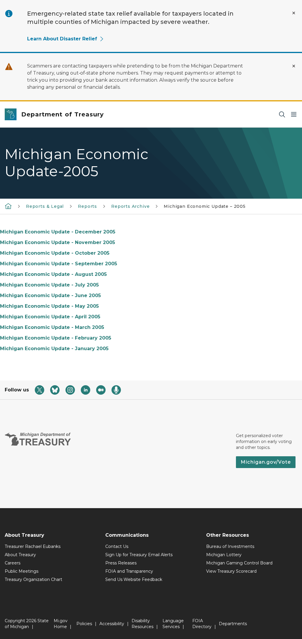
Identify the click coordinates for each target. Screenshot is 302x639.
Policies (84, 623)
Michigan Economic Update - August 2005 (53, 274)
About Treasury (20, 554)
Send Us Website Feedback (133, 579)
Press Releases (121, 563)
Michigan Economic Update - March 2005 (52, 327)
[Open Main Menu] (293, 114)
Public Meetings (21, 571)
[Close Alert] (294, 13)
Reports (87, 206)
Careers (12, 563)
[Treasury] (8, 206)
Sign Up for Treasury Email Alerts (139, 554)
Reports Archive (130, 206)
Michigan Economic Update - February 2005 (55, 338)
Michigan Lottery (224, 554)
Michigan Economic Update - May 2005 (49, 306)
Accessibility (111, 623)
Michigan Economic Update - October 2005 (54, 253)
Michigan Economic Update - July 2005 (49, 285)
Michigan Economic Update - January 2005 (54, 348)
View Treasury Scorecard (231, 571)
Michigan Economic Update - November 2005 (57, 242)
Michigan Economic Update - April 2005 (50, 317)
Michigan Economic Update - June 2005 (50, 295)
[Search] (281, 114)
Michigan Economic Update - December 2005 (57, 232)
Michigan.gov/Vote (266, 462)
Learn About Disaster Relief (62, 39)
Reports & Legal (45, 206)
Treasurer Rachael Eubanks (32, 546)
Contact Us (116, 546)
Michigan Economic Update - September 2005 (58, 263)
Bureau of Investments (230, 546)
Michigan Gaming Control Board (239, 563)
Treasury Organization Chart (33, 579)
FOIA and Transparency (129, 571)
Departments (233, 623)
